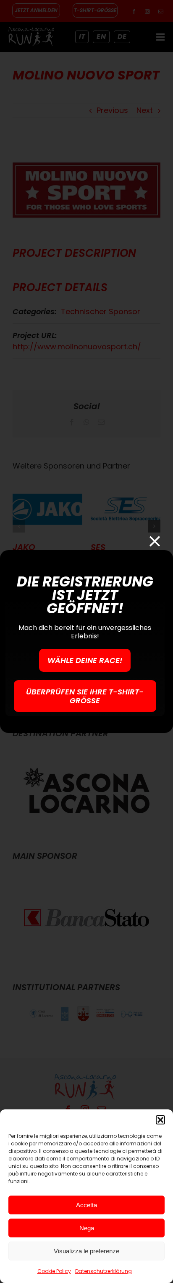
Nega (86, 1228)
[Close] (155, 541)
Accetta (86, 1205)
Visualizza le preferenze (86, 1251)
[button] (160, 1120)
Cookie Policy (54, 1271)
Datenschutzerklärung (103, 1271)
